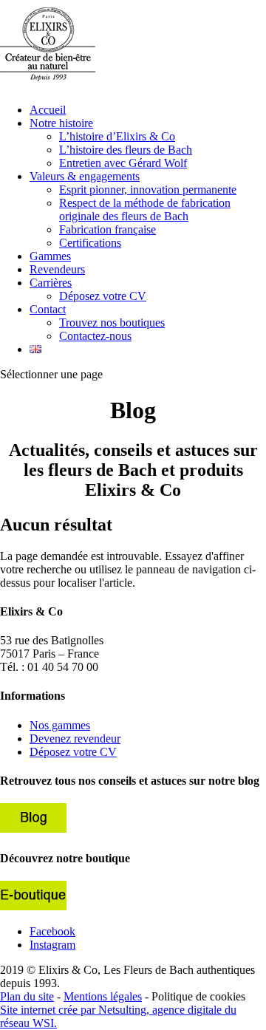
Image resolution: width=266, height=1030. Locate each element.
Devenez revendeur (75, 738)
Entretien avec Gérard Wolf (123, 163)
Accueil (48, 109)
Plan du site (27, 996)
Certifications (90, 242)
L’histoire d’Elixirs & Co (117, 136)
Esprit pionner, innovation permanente (147, 189)
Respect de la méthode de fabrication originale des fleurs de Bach (145, 209)
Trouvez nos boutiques (112, 322)
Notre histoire (61, 123)
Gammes (50, 256)
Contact (48, 309)
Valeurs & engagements (85, 176)
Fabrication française (107, 229)
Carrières (51, 282)
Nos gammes (60, 725)
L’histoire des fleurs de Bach (125, 149)
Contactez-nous (95, 336)
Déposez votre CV (102, 296)
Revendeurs (57, 269)
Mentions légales (103, 996)
